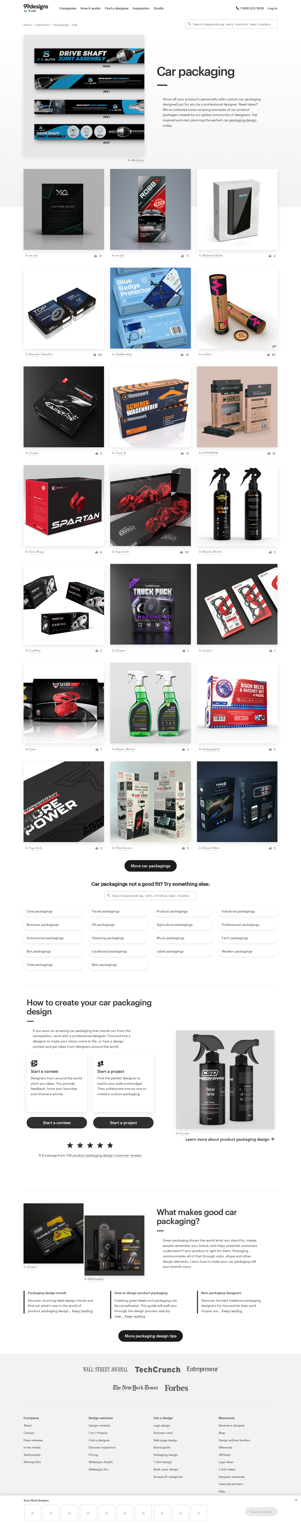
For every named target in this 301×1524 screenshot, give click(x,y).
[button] (296, 1500)
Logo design (162, 1425)
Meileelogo (137, 160)
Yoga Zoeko (122, 551)
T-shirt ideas (227, 1469)
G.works (184, 1133)
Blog (222, 1432)
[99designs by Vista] (36, 8)
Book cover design (166, 1469)
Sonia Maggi (36, 551)
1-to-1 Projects (98, 1432)
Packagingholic (211, 749)
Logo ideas (226, 1462)
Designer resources (232, 1476)
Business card (163, 1432)
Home (28, 24)
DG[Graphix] (96, 1279)
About (28, 1425)
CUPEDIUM (210, 453)
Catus (32, 749)
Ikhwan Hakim (211, 848)
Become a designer (232, 1425)
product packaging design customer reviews (107, 1155)
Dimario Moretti (212, 551)
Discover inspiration (102, 1447)
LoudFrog (35, 650)
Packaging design (166, 1454)
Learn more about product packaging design (227, 1139)
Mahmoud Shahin (213, 255)
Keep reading (82, 1311)
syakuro (207, 354)
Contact (29, 1432)
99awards (225, 1447)
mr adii (33, 255)
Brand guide (162, 1447)
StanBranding (124, 354)
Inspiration (141, 8)
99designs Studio (101, 1462)
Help (222, 1491)
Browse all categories (168, 1476)
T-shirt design (163, 1462)
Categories (67, 8)
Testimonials (32, 1454)
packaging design (243, 120)
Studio (159, 8)
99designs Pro (98, 1469)
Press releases (33, 1440)
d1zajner (34, 453)
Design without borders (234, 1440)
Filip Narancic (124, 848)
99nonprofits (32, 1462)
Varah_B (121, 453)
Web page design (165, 1440)
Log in (272, 8)
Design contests (99, 1425)
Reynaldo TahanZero (41, 354)
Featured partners (231, 1484)
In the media (32, 1447)
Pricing (93, 1454)
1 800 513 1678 (252, 8)
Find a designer (117, 8)
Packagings (61, 24)
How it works (90, 8)
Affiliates (225, 1454)
